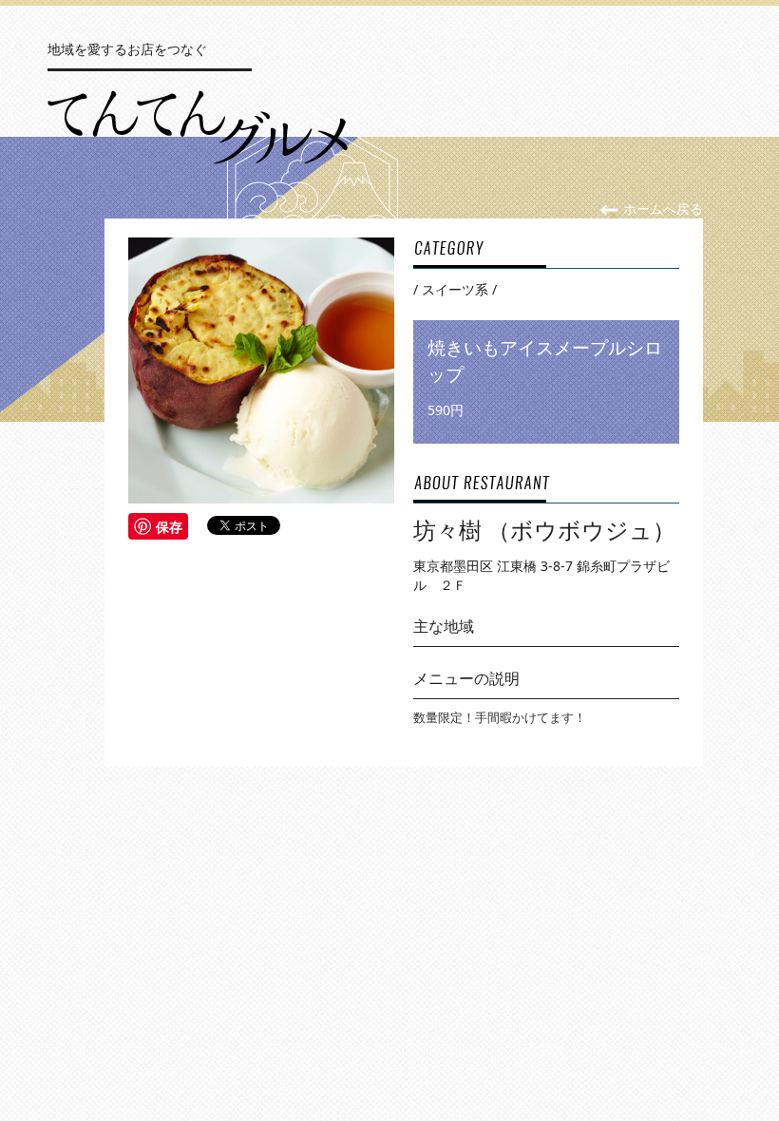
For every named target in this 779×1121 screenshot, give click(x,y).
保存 (169, 526)
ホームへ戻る (661, 209)
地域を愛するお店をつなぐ (127, 49)
